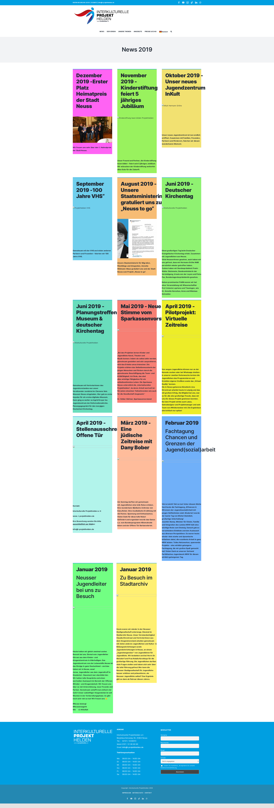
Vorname (164, 735)
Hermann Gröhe (187, 262)
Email (162, 750)
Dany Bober (122, 511)
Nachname (164, 743)
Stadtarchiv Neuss (124, 635)
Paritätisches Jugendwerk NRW (175, 554)
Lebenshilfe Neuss (102, 663)
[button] (171, 31)
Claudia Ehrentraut (124, 638)
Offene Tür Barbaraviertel (141, 525)
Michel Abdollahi (185, 516)
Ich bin (163, 758)
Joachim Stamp (168, 522)
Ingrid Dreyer (98, 400)
